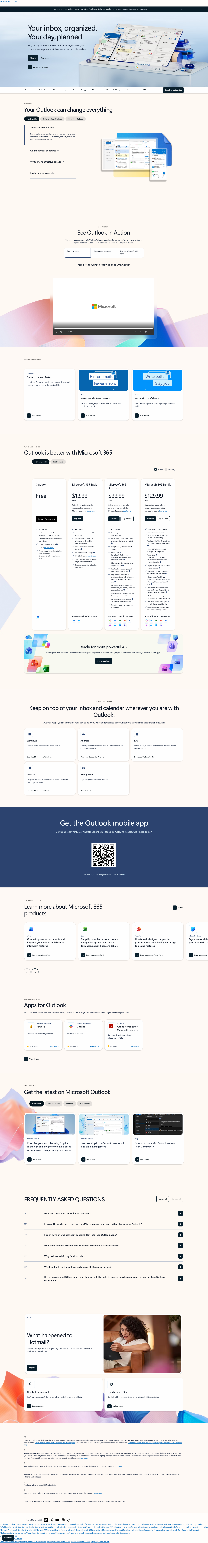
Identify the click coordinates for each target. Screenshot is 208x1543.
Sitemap (23, 1541)
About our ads (104, 1541)
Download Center (152, 1524)
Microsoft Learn (138, 1530)
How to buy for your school (132, 1527)
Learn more (83, 1458)
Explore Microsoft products (108, 1524)
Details (120, 1466)
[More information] (57, 544)
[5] (25, 1482)
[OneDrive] (79, 620)
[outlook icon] (38, 617)
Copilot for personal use (88, 1524)
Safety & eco (85, 1541)
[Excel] (120, 620)
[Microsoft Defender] (120, 625)
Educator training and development (157, 1527)
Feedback (8, 1538)
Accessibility (115, 1533)
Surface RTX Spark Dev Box (48, 1524)
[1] (25, 1437)
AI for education (201, 1527)
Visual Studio (31, 1533)
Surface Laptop (15, 1524)
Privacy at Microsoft (76, 1533)
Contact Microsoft (34, 1541)
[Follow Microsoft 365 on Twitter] (51, 1520)
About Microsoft (49, 1533)
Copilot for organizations (69, 1524)
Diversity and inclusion (101, 1533)
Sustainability (125, 1533)
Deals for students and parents (183, 1527)
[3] (25, 1463)
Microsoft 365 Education (111, 1527)
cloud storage (49, 548)
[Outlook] (74, 620)
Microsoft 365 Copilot (89, 1530)
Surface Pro (4, 1524)
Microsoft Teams (74, 1530)
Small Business (104, 1530)
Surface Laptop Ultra (29, 1524)
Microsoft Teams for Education (90, 1527)
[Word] (115, 620)
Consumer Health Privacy (10, 1541)
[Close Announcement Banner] (180, 9)
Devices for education (69, 1527)
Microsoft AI (4, 1530)
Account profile (139, 1524)
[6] (25, 1490)
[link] (28, 91)
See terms (91, 510)
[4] (25, 1471)
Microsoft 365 (41, 1530)
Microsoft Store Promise (19, 1527)
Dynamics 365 (30, 1530)
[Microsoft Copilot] (110, 620)
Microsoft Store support (168, 1524)
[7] (25, 1498)
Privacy (44, 1541)
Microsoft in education (52, 1527)
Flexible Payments (36, 1527)
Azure (112, 1530)
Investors (88, 1533)
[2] (25, 1450)
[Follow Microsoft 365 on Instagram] (63, 1520)
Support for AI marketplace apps (156, 1530)
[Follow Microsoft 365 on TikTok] (69, 1520)
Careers (40, 1533)
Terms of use (65, 1541)
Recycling (94, 1541)
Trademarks (75, 1541)
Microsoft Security (17, 1530)
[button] (34, 415)
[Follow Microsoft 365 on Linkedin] (46, 1520)
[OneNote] (110, 625)
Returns (181, 1524)
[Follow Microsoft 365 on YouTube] (57, 1520)
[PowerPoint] (125, 620)
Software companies (18, 1533)
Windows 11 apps (126, 1524)
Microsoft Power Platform (57, 1530)
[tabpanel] (103, 163)
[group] (50, 394)
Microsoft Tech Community (180, 1530)
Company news (62, 1533)
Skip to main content (8, 1)
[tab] (31, 118)
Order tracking (190, 1524)
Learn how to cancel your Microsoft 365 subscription (55, 1443)
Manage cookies (53, 1541)
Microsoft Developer (123, 1530)
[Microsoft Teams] (125, 625)
